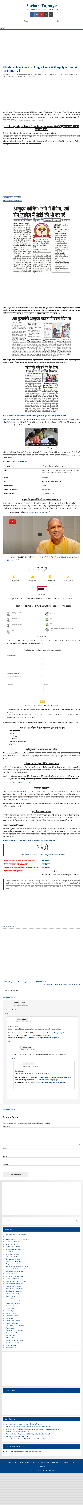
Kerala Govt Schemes (13, 1279)
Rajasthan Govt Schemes (14, 1306)
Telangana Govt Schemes (14, 1330)
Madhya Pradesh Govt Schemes (16, 1281)
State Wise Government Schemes (25, 1462)
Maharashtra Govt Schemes (15, 1284)
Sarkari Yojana (68, 74)
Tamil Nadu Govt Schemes (15, 1325)
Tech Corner (10, 1328)
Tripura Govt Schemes (13, 1333)
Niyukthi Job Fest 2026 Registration (18, 1436)
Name (6, 1148)
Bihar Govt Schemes (12, 1244)
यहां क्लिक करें (25, 800)
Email (5, 1156)
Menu (2, 28)
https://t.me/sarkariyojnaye (41, 1035)
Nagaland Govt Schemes (14, 1291)
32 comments (10, 926)
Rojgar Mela (10, 1308)
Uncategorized (10, 1335)
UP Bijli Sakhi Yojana (19, 461)
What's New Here (29, 76)
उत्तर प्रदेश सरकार (9, 419)
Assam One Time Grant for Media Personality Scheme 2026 (26, 1439)
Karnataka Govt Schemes (14, 1276)
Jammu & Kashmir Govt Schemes (17, 1269)
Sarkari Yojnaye (41, 5)
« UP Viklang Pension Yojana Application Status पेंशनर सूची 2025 (24, 982)
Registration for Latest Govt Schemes (49, 1462)
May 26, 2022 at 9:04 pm (24, 1022)
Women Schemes (11, 1348)
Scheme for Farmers (12, 1316)
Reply (7, 1013)
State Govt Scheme (12, 1323)
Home (9, 1462)
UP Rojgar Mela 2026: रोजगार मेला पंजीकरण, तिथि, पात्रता (24, 1424)
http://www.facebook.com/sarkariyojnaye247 (49, 1033)
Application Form (12, 1237)
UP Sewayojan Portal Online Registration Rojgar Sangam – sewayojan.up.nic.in (32, 1429)
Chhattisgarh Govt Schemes (15, 1249)
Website (6, 1164)
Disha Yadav (23, 74)
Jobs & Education (57, 74)
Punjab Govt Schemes (13, 1303)
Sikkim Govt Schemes (13, 1321)
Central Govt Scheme (13, 1247)
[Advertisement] (41, 49)
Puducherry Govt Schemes (15, 1301)
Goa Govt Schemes (12, 1256)
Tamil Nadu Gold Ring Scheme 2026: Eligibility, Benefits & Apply (28, 1434)
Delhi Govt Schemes (12, 1254)
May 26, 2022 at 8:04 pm (20, 1005)
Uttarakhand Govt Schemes (15, 1340)
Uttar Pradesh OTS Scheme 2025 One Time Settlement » (61, 984)
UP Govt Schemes (17, 76)
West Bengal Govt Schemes (15, 1343)
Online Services (11, 1296)
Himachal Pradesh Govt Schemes (17, 1266)
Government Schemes (45, 74)
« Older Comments (9, 997)
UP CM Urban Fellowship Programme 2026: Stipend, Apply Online (28, 1426)
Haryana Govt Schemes (14, 1264)
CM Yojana (34, 74)
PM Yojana (9, 1298)
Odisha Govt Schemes (13, 1293)
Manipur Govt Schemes (14, 1286)
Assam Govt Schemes (13, 1242)
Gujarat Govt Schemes (13, 1261)
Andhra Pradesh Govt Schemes (16, 1234)
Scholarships (10, 1318)
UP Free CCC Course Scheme (22, 783)
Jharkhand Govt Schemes (14, 1271)
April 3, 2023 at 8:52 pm (27, 1049)
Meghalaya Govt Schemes (14, 1288)
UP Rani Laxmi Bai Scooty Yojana (17, 1431)
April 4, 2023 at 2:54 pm (30, 1066)
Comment (7, 1126)
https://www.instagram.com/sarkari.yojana (44, 1037)
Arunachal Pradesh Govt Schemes (17, 1239)
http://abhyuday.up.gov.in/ (36, 512)
